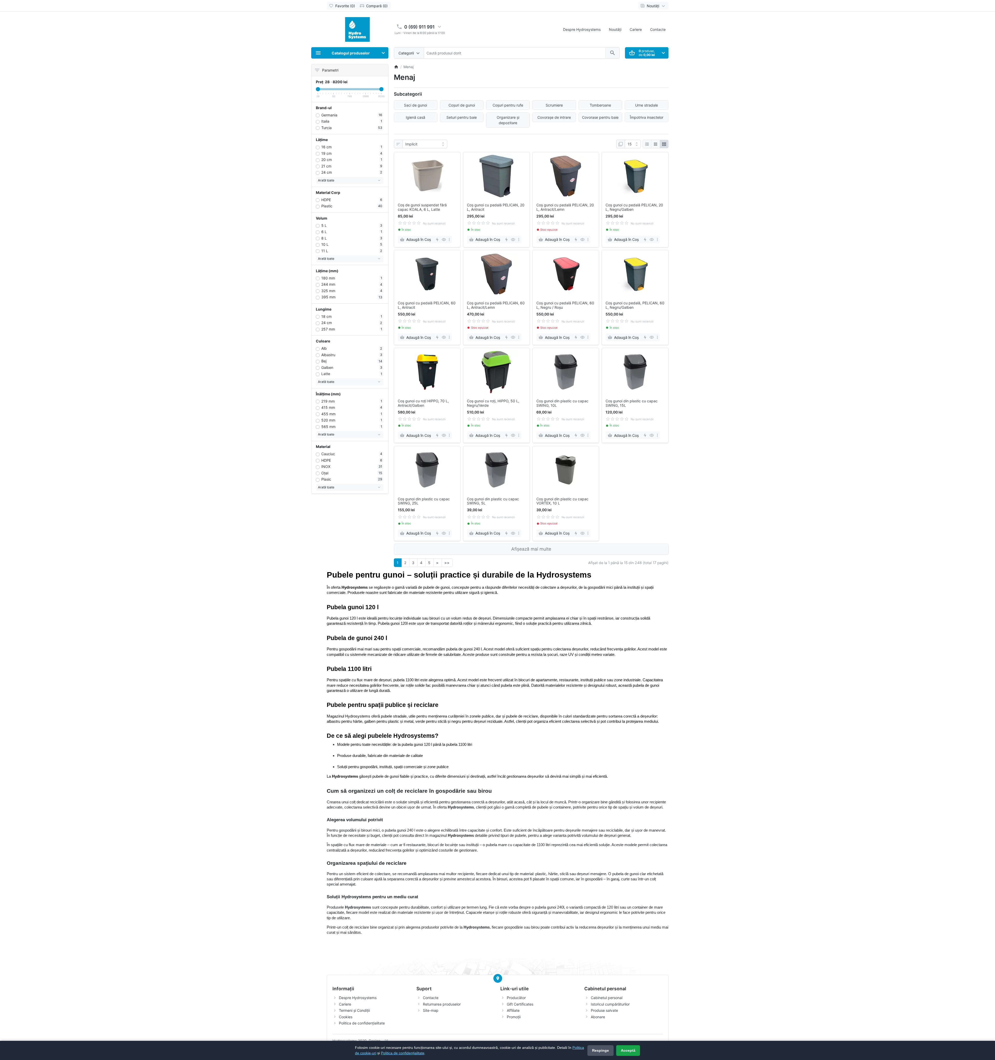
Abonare (598, 1017)
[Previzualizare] (443, 239)
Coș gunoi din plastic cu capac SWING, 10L (562, 403)
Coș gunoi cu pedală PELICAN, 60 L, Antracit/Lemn (496, 305)
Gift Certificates (520, 1004)
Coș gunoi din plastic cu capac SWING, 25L (424, 501)
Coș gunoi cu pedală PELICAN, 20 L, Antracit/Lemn (565, 207)
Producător (516, 997)
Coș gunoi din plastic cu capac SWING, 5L (493, 501)
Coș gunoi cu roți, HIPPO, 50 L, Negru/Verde (493, 403)
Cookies (345, 1017)
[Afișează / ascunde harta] (497, 978)
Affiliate (513, 1010)
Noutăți (615, 29)
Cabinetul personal (606, 997)
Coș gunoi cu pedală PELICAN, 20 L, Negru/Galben (634, 207)
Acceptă (628, 1050)
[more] (449, 239)
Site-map (430, 1010)
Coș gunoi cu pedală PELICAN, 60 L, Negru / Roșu (565, 305)
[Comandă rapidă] (436, 239)
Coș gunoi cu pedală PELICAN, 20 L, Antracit (495, 207)
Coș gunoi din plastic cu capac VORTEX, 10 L (562, 501)
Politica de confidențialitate (362, 1023)
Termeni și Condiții (354, 1010)
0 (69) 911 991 (419, 27)
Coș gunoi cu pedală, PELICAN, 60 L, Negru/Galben (635, 305)
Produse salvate (604, 1010)
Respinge (600, 1050)
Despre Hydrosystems (582, 29)
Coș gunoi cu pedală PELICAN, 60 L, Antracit (427, 305)
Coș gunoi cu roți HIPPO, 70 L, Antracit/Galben (423, 403)
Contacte (658, 29)
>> (447, 562)
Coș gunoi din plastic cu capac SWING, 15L (632, 403)
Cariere (636, 29)
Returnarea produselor (442, 1004)
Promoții (514, 1017)
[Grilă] (655, 144)
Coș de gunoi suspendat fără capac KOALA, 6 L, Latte (422, 207)
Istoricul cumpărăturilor (610, 1004)
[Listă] (647, 144)
